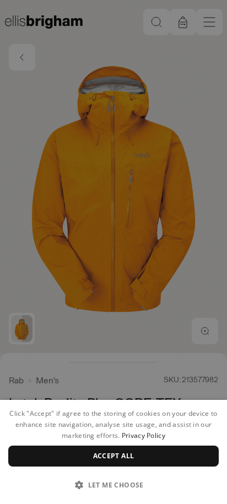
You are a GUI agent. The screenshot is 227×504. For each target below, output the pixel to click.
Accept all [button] (113, 455)
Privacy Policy (143, 435)
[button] (113, 484)
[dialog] (113, 452)
